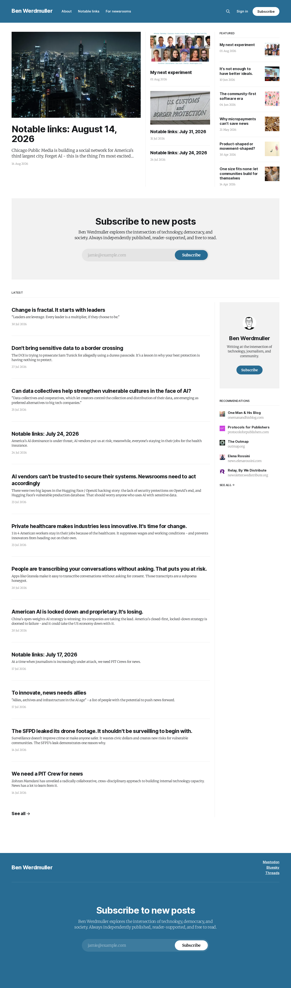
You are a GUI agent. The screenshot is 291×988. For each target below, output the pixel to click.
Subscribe (265, 11)
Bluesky (272, 867)
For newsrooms (118, 11)
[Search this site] (228, 11)
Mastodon (271, 862)
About (67, 11)
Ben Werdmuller (32, 10)
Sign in (242, 11)
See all (18, 813)
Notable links (88, 11)
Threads (272, 873)
